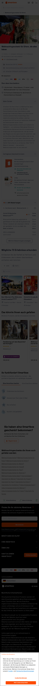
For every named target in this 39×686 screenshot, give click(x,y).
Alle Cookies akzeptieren (21, 683)
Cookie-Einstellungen (21, 678)
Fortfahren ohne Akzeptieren (8, 654)
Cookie (10, 671)
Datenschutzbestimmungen (25, 671)
